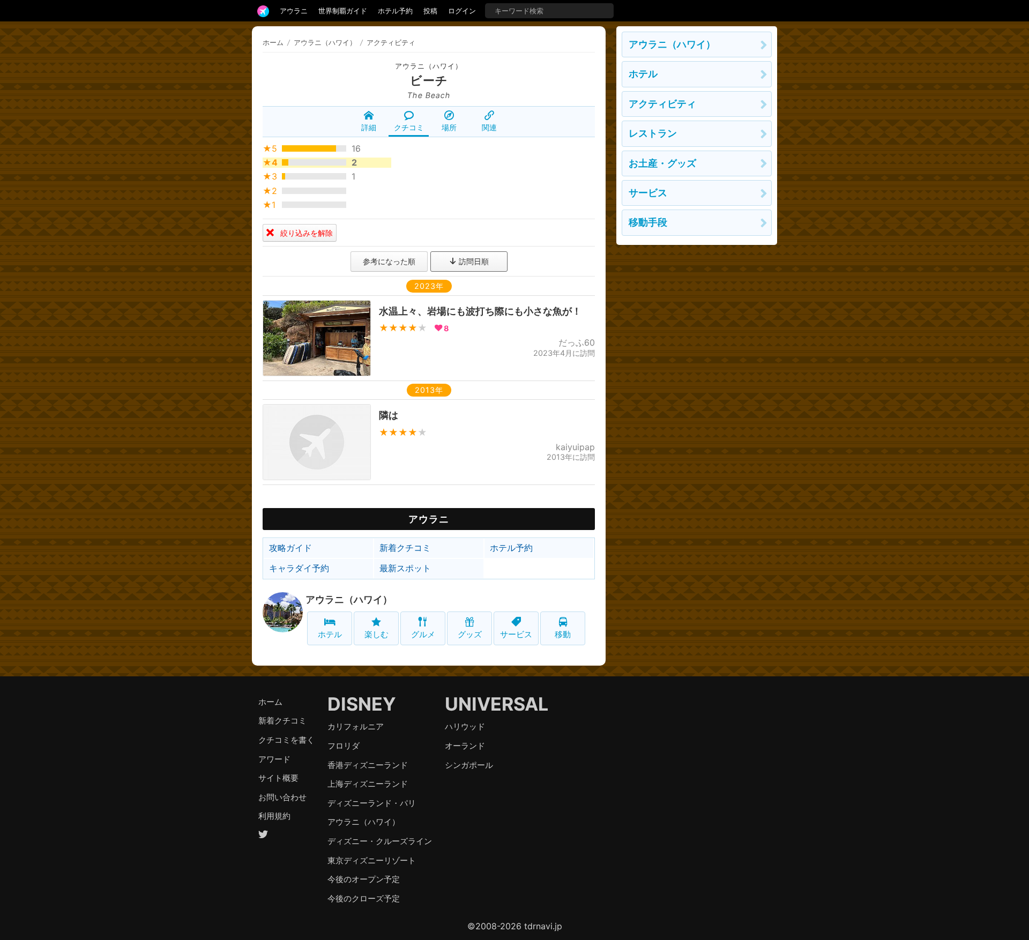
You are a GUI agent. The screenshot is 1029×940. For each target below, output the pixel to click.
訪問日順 (473, 261)
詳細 (368, 127)
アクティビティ (662, 103)
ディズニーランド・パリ (371, 803)
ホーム (273, 42)
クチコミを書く (286, 740)
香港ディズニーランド (367, 765)
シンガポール (469, 765)
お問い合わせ (282, 797)
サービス (516, 634)
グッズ (470, 634)
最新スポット (405, 568)
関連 (489, 127)
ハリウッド (465, 726)
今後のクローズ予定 (363, 898)
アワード (274, 759)
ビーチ (429, 80)
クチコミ (409, 127)
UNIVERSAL (496, 704)
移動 (563, 634)
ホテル (330, 634)
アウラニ (294, 10)
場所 (449, 127)
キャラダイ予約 (299, 568)
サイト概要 (278, 778)
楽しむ (376, 634)
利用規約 (274, 816)
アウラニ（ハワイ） (429, 66)
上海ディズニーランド (367, 784)
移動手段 (648, 222)
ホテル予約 (395, 10)
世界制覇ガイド (342, 10)
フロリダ (343, 746)
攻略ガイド (290, 547)
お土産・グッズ (662, 163)
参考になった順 (389, 261)
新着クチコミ (405, 547)
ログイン (462, 10)
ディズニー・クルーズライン (379, 841)
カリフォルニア (355, 726)
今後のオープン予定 (363, 879)
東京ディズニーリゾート (371, 860)
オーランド (465, 746)
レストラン (653, 133)
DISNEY (361, 704)
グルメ (423, 634)
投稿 (430, 10)
